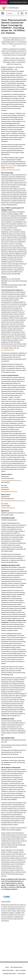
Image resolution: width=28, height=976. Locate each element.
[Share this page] (26, 13)
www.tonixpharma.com (7, 350)
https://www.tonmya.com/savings (10, 169)
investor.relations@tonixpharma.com (11, 480)
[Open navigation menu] (2, 13)
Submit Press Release (8, 970)
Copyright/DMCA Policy (9, 973)
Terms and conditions (11, 165)
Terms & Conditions (20, 970)
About (7, 967)
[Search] (18, 13)
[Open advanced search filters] (22, 13)
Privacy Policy (21, 973)
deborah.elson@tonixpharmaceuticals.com (13, 500)
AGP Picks (4, 2)
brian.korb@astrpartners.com (9, 491)
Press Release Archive (16, 967)
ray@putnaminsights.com (8, 507)
